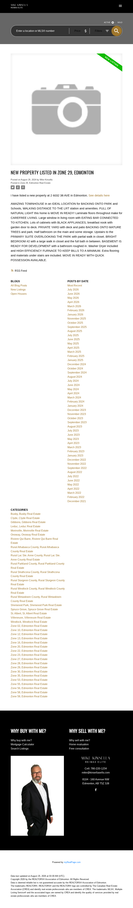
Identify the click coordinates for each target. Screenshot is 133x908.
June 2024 (73, 385)
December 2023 (76, 410)
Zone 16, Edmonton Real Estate (29, 642)
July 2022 (73, 476)
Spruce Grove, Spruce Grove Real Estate (34, 609)
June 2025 (73, 339)
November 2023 (76, 414)
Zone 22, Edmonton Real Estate (29, 650)
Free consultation (79, 748)
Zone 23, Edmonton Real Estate (29, 655)
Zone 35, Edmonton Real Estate (29, 675)
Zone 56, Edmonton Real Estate (29, 688)
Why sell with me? (79, 740)
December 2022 (76, 459)
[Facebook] (95, 789)
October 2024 (75, 368)
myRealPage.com (72, 862)
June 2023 (73, 434)
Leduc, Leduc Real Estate (25, 526)
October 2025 (75, 322)
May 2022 (73, 484)
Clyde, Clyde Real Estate (25, 518)
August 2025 (74, 331)
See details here (99, 195)
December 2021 (76, 501)
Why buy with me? (21, 740)
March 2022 (74, 492)
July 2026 (73, 289)
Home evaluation (79, 744)
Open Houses (19, 293)
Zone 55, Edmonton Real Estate (29, 684)
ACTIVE (107, 22)
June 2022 (73, 480)
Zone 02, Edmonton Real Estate (29, 626)
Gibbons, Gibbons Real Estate (28, 522)
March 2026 (74, 306)
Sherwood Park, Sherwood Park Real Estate (36, 605)
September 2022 (77, 468)
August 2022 (74, 472)
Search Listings (20, 748)
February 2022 (75, 497)
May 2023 (73, 439)
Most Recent (74, 285)
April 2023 (73, 443)
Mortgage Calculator (22, 744)
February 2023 (75, 451)
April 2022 (73, 488)
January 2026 (75, 314)
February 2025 (75, 356)
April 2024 (73, 393)
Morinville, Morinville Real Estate (29, 530)
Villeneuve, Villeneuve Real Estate (31, 617)
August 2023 (74, 426)
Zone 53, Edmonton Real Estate (29, 679)
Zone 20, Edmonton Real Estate (29, 646)
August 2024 (74, 376)
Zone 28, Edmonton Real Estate (29, 663)
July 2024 (73, 380)
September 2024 (77, 372)
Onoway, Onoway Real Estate (28, 534)
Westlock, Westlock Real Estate (29, 621)
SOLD (119, 22)
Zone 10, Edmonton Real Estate (29, 630)
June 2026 (73, 293)
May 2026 (73, 297)
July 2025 (73, 335)
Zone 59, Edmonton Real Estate (29, 696)
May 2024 (73, 389)
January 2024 (75, 405)
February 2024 (75, 401)
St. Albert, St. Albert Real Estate (29, 613)
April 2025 (73, 347)
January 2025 (75, 360)
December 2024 (76, 364)
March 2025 (74, 351)
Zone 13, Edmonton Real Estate (29, 638)
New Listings (18, 289)
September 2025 (77, 327)
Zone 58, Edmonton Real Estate (29, 692)
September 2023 (77, 422)
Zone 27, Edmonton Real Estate (29, 659)
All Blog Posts (19, 285)
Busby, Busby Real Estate (26, 514)
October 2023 (75, 418)
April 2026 (73, 302)
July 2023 (73, 430)
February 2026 (75, 310)
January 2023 (75, 455)
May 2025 (73, 343)
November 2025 (76, 318)
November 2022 (76, 463)
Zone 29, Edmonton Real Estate (35, 183)
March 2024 (74, 397)
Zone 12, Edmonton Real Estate (29, 634)
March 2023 (74, 447)
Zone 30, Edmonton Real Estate (29, 671)
